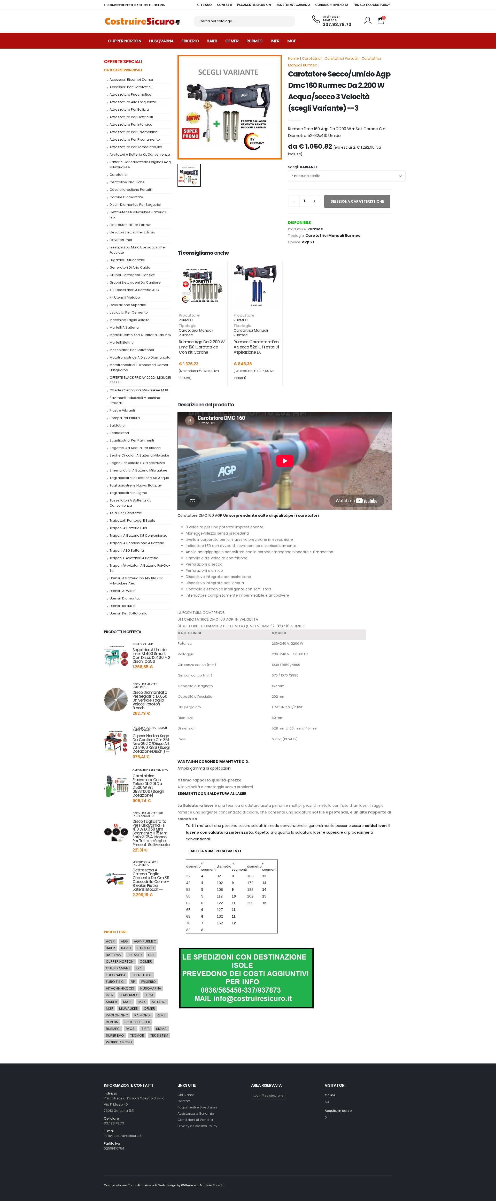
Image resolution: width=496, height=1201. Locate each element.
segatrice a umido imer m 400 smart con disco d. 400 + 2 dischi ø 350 (151, 655)
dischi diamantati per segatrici (135, 204)
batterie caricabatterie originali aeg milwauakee (140, 164)
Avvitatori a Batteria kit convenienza (140, 154)
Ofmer (232, 41)
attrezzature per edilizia (129, 109)
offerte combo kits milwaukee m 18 (139, 390)
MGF (291, 41)
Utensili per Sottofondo (129, 613)
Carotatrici (311, 58)
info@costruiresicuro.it (122, 1136)
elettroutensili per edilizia (130, 224)
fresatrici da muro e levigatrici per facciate (138, 250)
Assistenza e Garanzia (195, 1113)
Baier (212, 41)
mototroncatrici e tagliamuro (146, 863)
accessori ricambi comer (131, 79)
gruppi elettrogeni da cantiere (135, 282)
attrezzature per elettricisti (131, 117)
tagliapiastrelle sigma (128, 492)
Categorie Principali (123, 70)
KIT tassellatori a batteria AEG (134, 289)
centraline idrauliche (127, 182)
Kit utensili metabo (125, 297)
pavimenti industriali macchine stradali (135, 400)
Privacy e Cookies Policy (197, 1126)
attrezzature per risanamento (135, 139)
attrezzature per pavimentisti (134, 132)
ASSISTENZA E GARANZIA (293, 5)
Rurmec (254, 41)
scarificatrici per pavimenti (132, 440)
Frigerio (190, 41)
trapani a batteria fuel (128, 528)
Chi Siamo (186, 1095)
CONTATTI (224, 5)
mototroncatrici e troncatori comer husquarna (139, 367)
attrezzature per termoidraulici (136, 147)
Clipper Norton (124, 41)
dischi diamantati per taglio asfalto (148, 814)
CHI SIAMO (204, 5)
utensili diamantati (125, 598)
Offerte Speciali (123, 61)
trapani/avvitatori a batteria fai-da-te (140, 568)
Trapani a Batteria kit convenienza (138, 535)
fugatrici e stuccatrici (127, 259)
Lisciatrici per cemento (129, 312)
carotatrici (118, 174)
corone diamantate (126, 197)
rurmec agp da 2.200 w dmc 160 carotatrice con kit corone (201, 347)
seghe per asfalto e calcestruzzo (137, 462)
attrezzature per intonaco (131, 124)
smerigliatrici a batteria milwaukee (138, 470)
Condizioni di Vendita (195, 1120)
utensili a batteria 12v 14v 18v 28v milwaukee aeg (136, 581)
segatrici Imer (143, 644)
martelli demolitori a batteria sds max (140, 334)
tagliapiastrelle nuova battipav (136, 485)
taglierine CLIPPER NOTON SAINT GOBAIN (150, 729)
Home (293, 58)
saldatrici (117, 425)
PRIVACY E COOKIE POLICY (371, 5)
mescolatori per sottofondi (132, 349)
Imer (275, 41)
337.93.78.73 (337, 24)
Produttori (115, 931)
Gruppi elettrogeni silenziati (132, 274)
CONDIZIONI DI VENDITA (331, 5)
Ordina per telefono (331, 18)
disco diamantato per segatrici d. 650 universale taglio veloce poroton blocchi (150, 700)
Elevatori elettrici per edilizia (132, 232)
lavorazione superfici (128, 304)
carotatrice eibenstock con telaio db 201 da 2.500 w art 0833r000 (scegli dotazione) (148, 785)
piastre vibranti (122, 410)
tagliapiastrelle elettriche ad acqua (139, 477)
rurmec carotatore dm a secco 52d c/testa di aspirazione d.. (256, 347)
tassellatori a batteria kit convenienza (130, 503)
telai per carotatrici (126, 513)
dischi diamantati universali (145, 685)
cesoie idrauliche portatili (131, 189)
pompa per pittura (125, 417)
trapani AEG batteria (127, 550)
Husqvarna (161, 41)
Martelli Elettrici (122, 342)
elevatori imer (121, 239)
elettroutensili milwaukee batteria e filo (138, 215)
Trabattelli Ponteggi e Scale (132, 520)
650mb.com (190, 1185)
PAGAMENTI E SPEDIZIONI (254, 5)
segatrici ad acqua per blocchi (135, 447)
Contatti (184, 1101)
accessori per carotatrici (130, 87)
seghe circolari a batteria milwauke (139, 455)
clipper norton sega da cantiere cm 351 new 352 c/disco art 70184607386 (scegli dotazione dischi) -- (151, 743)
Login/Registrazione (268, 1095)
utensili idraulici (122, 605)
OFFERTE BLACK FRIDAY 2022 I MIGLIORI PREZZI (140, 380)
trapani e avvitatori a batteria (134, 558)
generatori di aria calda (130, 267)
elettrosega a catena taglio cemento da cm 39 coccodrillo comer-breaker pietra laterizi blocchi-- (151, 879)
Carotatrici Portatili (341, 58)
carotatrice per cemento (150, 770)
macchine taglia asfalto (130, 319)
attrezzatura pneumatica (130, 94)
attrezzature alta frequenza (133, 102)
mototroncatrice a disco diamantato (140, 357)
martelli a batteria (124, 327)
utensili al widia (123, 590)
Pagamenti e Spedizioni (197, 1107)
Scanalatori (119, 432)
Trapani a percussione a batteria (137, 543)
